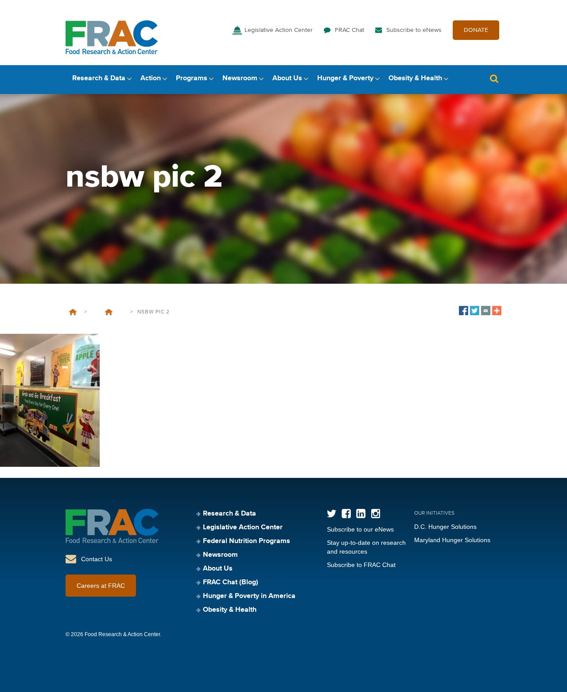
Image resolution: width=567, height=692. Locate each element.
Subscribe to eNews (414, 30)
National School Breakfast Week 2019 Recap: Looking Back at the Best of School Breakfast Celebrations (108, 312)
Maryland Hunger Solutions (452, 539)
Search (493, 78)
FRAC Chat (349, 30)
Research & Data (98, 78)
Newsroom (239, 78)
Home (73, 312)
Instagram (375, 513)
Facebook (346, 513)
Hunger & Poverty (345, 78)
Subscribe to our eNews (360, 529)
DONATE (476, 30)
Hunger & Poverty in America (249, 596)
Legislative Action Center (279, 30)
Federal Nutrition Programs (246, 541)
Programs (191, 78)
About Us (287, 78)
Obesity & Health (415, 78)
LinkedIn (360, 513)
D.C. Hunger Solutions (445, 526)
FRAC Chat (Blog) (230, 582)
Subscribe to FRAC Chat (361, 564)
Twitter (331, 513)
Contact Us (96, 559)
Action (150, 78)
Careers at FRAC (101, 585)
